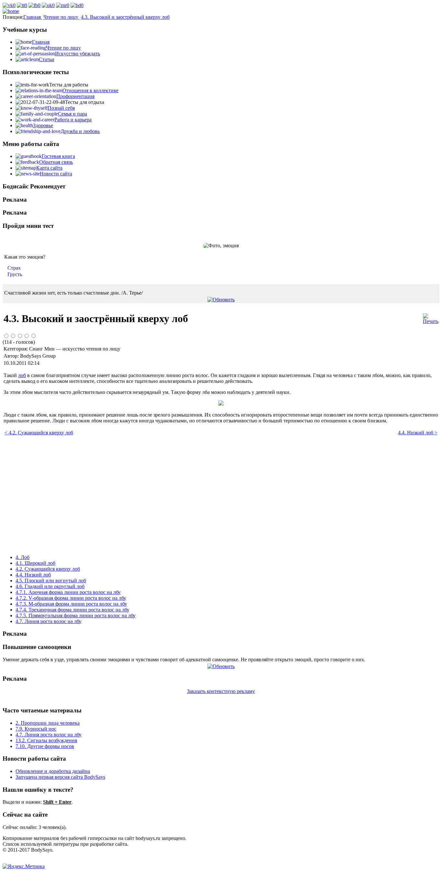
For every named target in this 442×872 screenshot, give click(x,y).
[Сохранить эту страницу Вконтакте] (9, 5)
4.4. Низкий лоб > (417, 432)
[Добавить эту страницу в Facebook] (34, 5)
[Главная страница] (11, 11)
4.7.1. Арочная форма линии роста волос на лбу (68, 592)
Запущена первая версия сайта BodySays (60, 777)
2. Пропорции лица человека (48, 723)
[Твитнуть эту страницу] (22, 5)
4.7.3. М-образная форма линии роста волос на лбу (71, 604)
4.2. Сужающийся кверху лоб (48, 569)
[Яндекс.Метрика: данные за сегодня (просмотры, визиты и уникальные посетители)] (24, 866)
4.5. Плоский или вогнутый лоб (51, 580)
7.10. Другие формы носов (45, 746)
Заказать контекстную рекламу (221, 691)
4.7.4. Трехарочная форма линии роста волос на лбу (72, 609)
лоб (22, 375)
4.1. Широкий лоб (35, 563)
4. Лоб (22, 557)
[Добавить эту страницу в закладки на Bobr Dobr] (77, 5)
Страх (14, 268)
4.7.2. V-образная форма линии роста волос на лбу (71, 598)
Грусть (14, 274)
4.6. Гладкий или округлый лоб (50, 586)
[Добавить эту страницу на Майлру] (62, 5)
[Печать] (430, 321)
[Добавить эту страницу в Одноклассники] (48, 5)
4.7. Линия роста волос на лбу (49, 621)
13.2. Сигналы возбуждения (46, 740)
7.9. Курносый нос (36, 729)
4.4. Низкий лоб (33, 574)
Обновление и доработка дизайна (53, 771)
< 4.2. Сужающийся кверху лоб (39, 432)
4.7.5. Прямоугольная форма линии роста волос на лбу (76, 615)
